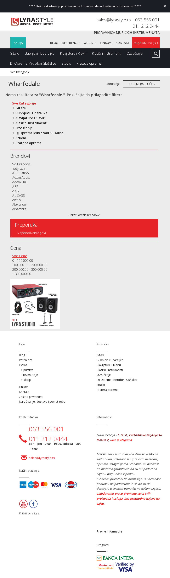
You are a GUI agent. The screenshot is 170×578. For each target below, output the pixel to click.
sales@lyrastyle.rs (114, 20)
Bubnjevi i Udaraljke (40, 53)
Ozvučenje (134, 53)
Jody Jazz (18, 168)
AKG (15, 191)
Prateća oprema (89, 63)
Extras (88, 43)
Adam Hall (19, 182)
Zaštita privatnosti (31, 397)
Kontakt (123, 43)
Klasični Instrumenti (106, 53)
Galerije (26, 380)
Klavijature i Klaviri (73, 53)
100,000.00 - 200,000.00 (29, 265)
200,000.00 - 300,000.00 (29, 269)
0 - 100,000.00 (22, 260)
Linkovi (106, 43)
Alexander (19, 204)
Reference (70, 43)
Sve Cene (19, 256)
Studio (66, 63)
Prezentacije (29, 375)
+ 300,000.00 (21, 274)
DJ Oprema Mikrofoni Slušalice (33, 63)
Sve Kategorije (20, 72)
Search (156, 54)
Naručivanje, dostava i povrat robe (42, 401)
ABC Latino (20, 173)
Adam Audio (21, 177)
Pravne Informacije (109, 531)
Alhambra (19, 209)
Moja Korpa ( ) (146, 43)
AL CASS (18, 195)
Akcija (18, 43)
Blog (54, 43)
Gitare (14, 53)
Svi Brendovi (21, 164)
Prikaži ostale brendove (84, 215)
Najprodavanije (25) (31, 233)
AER (15, 186)
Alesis (16, 200)
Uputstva (27, 370)
